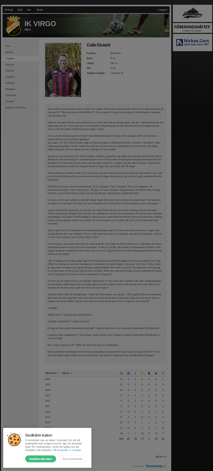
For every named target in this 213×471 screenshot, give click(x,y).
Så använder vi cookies (67, 450)
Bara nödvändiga (72, 458)
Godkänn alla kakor (40, 458)
